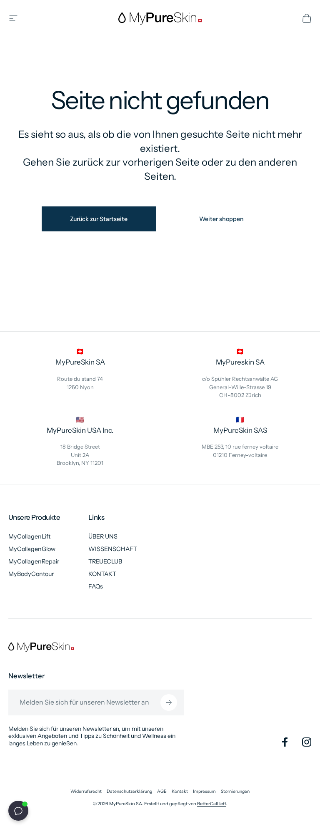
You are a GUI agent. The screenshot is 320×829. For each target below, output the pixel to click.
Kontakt (180, 791)
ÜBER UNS (103, 536)
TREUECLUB (105, 561)
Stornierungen (235, 791)
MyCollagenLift (29, 536)
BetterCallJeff (211, 804)
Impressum (204, 791)
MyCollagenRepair (33, 561)
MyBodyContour (31, 574)
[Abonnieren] (168, 702)
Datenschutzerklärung (129, 791)
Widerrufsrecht (86, 791)
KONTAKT (102, 574)
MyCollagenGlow (31, 549)
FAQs (95, 586)
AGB (162, 791)
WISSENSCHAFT (112, 549)
